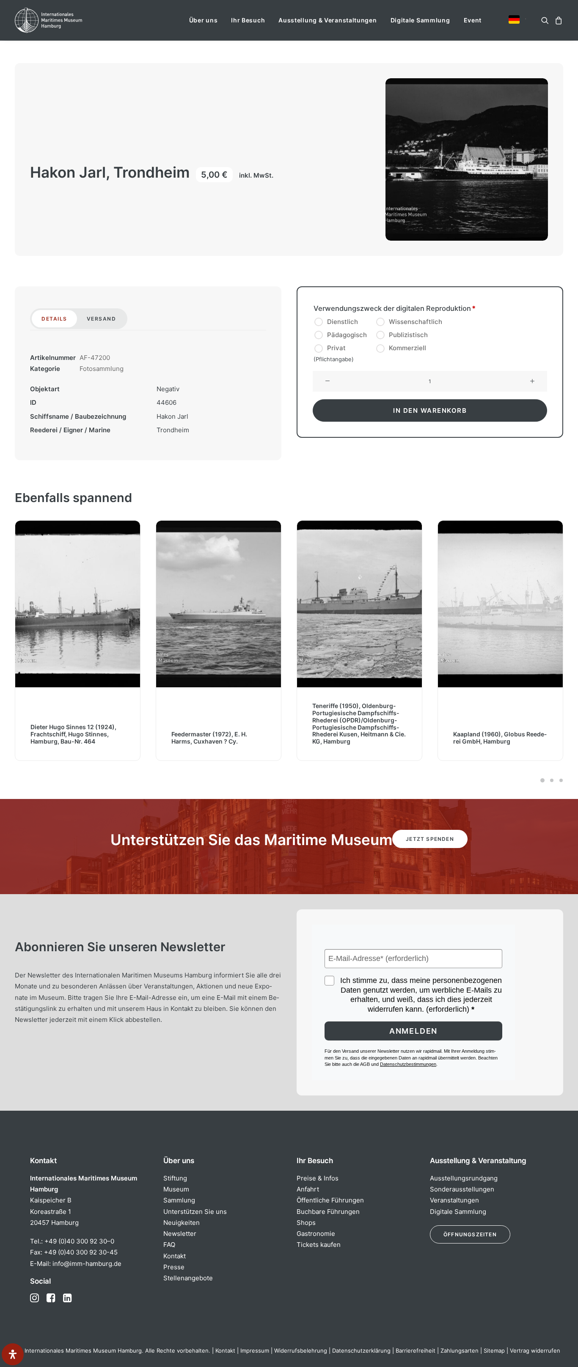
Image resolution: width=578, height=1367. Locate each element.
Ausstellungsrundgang (464, 1178)
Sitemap (494, 1350)
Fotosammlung (102, 369)
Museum (176, 1189)
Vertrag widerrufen (535, 1350)
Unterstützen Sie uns (195, 1212)
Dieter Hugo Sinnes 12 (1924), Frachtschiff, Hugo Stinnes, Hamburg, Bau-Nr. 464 (73, 734)
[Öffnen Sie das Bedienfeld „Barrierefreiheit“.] (13, 1354)
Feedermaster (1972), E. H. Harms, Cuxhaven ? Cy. (209, 737)
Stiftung (175, 1178)
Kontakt (174, 1256)
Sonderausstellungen (462, 1189)
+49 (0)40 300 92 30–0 (79, 1241)
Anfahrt (308, 1189)
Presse (173, 1267)
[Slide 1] (542, 780)
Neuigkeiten (181, 1223)
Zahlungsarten (459, 1350)
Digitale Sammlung (420, 20)
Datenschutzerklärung (361, 1350)
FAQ (169, 1245)
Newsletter (179, 1234)
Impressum (254, 1350)
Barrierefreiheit (415, 1350)
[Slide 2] (551, 780)
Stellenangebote (188, 1278)
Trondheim (173, 430)
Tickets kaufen (319, 1245)
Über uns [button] (203, 20)
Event (473, 20)
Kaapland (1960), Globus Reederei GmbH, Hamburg (500, 737)
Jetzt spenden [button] (430, 839)
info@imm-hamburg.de (86, 1264)
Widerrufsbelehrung (300, 1350)
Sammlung (179, 1200)
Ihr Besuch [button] (248, 20)
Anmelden (413, 1031)
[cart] (557, 20)
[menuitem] (203, 20)
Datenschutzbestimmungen (408, 1064)
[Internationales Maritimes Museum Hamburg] (65, 20)
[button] (514, 19)
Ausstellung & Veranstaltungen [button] (327, 20)
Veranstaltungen (454, 1200)
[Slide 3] (559, 780)
